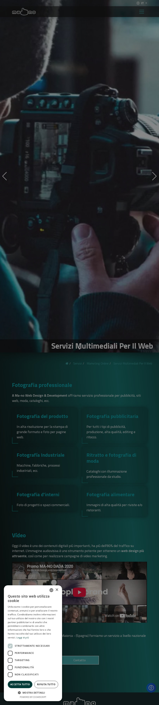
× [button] (56, 589)
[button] (33, 693)
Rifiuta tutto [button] (46, 684)
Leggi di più (22, 637)
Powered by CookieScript (33, 697)
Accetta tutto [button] (20, 684)
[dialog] (79, 352)
